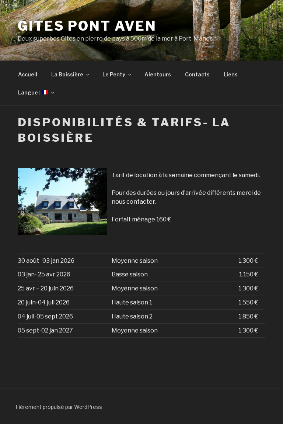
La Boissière (67, 74)
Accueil (27, 74)
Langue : (30, 92)
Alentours (157, 74)
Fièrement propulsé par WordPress (58, 407)
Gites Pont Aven (87, 26)
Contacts (197, 74)
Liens (231, 74)
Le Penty (113, 74)
